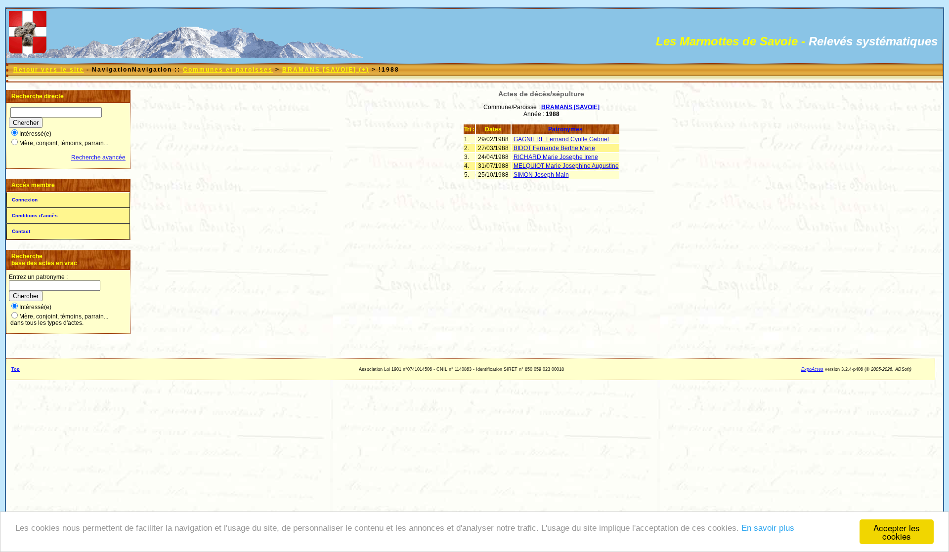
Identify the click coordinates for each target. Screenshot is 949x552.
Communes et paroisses (228, 69)
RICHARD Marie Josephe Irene (556, 157)
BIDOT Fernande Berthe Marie (554, 148)
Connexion (25, 199)
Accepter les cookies (896, 531)
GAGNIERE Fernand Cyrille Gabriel (561, 139)
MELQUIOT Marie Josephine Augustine (566, 165)
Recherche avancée (98, 157)
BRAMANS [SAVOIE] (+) (325, 69)
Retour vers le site (48, 69)
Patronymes (565, 129)
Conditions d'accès (35, 215)
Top (15, 369)
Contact (21, 231)
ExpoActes (812, 369)
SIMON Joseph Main (541, 174)
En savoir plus (767, 528)
